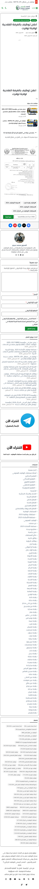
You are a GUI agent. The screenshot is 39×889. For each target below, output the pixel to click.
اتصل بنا (19, 868)
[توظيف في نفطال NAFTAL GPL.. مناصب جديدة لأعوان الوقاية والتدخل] (32, 123)
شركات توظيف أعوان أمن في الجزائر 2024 (25, 794)
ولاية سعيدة (31, 662)
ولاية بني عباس (30, 615)
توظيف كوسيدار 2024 (10, 771)
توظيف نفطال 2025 (30, 778)
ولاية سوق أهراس (29, 668)
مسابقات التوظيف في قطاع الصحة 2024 (25, 830)
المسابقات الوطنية (29, 511)
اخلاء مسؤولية (13, 871)
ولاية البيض (32, 565)
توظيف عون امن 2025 (29, 768)
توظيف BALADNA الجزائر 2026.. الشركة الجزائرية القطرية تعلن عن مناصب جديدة (19, 389)
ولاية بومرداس (31, 618)
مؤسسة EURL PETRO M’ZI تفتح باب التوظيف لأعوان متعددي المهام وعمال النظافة (20, 396)
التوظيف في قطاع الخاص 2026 (27, 739)
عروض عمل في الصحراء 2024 (28, 807)
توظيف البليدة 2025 (10, 745)
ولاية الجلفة (32, 571)
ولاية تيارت (32, 636)
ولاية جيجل (32, 654)
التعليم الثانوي (29, 482)
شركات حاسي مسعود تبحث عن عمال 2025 (25, 804)
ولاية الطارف (32, 577)
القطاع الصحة (31, 503)
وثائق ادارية (32, 538)
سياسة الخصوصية (25, 871)
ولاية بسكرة (32, 609)
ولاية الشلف (32, 574)
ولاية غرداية (32, 689)
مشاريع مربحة (31, 529)
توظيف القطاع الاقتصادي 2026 (27, 762)
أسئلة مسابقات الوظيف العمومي (24, 473)
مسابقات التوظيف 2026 (11, 817)
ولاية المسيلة (31, 582)
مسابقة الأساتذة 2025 (26, 517)
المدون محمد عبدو (30, 33)
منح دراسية (32, 532)
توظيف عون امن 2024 (9, 765)
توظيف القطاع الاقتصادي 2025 (27, 758)
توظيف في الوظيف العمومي (12, 768)
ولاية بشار (32, 612)
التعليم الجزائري (30, 476)
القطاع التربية (31, 497)
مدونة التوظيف (12, 807)
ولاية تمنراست (31, 630)
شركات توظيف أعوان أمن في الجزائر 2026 (25, 801)
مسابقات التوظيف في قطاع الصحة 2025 (25, 833)
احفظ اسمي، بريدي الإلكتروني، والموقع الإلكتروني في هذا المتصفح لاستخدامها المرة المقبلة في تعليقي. (19, 321)
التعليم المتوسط (29, 488)
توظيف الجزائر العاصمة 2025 (28, 749)
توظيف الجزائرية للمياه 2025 (28, 752)
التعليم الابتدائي (29, 479)
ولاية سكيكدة (31, 665)
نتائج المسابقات (30, 535)
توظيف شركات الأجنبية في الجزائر (27, 765)
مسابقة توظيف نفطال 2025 (28, 843)
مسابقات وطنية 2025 (27, 514)
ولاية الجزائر (32, 568)
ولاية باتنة (32, 597)
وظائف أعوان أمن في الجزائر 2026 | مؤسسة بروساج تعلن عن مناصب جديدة (20, 403)
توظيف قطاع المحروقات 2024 (27, 771)
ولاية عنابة (32, 674)
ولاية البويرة (32, 562)
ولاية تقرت (32, 624)
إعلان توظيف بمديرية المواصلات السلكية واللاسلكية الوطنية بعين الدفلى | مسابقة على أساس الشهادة (20, 383)
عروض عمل (31, 16)
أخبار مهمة (32, 470)
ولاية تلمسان (31, 627)
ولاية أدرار (33, 544)
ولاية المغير (32, 585)
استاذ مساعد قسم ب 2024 (14, 726)
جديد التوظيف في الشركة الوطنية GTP (26, 781)
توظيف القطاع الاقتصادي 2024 (12, 755)
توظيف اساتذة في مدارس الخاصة (27, 745)
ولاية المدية (32, 580)
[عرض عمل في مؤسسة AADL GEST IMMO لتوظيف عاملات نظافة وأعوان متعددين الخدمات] (32, 111)
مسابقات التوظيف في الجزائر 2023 (26, 820)
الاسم (35, 294)
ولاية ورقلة (32, 710)
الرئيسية (23, 16)
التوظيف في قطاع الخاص (29, 732)
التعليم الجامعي (29, 485)
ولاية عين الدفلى (30, 677)
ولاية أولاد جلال (31, 550)
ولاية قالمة (32, 695)
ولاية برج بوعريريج (30, 606)
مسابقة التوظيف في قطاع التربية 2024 (25, 840)
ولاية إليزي (32, 553)
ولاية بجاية (32, 600)
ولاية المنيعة (31, 588)
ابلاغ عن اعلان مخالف (11, 874)
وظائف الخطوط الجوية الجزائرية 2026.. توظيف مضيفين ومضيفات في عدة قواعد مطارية (20, 374)
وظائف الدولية (31, 541)
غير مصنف (32, 523)
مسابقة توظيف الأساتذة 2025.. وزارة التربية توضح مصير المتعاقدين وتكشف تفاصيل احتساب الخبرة (19, 351)
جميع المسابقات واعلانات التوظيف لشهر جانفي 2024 (22, 784)
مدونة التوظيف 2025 (13, 810)
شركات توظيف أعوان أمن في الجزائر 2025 (25, 797)
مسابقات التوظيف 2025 (28, 817)
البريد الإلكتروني (31, 302)
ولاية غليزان (32, 692)
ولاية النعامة (31, 591)
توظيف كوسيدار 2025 (29, 775)
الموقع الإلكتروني (31, 310)
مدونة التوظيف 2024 (12, 202)
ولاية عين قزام (31, 686)
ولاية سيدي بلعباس (29, 671)
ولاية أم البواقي (30, 547)
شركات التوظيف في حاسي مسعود (26, 788)
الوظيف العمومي (30, 520)
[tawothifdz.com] (22, 7)
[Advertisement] (19, 61)
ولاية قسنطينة (31, 698)
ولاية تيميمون (31, 648)
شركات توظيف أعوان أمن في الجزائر (26, 791)
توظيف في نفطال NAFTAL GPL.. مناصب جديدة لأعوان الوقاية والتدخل (14, 122)
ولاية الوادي (32, 594)
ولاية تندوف (32, 633)
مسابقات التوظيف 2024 (27, 206)
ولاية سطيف (31, 659)
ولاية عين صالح (31, 683)
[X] (18, 255)
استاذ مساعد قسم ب (30, 726)
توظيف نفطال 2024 (14, 775)
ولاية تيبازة (32, 639)
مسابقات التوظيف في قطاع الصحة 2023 (25, 827)
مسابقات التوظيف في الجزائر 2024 (24, 210)
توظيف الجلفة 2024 (12, 752)
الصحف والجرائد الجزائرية (27, 494)
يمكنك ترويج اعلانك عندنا (27, 874)
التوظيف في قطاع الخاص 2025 (27, 736)
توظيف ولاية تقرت (29, 202)
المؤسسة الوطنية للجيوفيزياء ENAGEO (26, 742)
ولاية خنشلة (32, 656)
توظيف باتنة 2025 (10, 762)
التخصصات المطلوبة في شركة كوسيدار (26, 729)
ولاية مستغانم (31, 701)
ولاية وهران (32, 713)
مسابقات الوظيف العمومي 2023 (27, 836)
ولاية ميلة (32, 707)
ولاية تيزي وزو (31, 642)
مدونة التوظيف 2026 (29, 814)
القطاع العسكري (30, 506)
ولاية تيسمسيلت (30, 645)
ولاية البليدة (32, 559)
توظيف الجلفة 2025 (30, 755)
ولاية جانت (32, 651)
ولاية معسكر (31, 704)
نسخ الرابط (8, 217)
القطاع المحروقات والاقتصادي (21, 20)
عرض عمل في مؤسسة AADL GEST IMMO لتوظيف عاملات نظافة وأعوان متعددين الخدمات (14, 111)
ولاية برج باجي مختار (29, 603)
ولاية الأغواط (31, 556)
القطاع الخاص (31, 500)
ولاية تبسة (32, 621)
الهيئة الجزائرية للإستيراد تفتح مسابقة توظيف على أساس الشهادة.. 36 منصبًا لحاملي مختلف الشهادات (19, 368)
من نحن (31, 868)
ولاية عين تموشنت (29, 680)
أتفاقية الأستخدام (10, 868)
